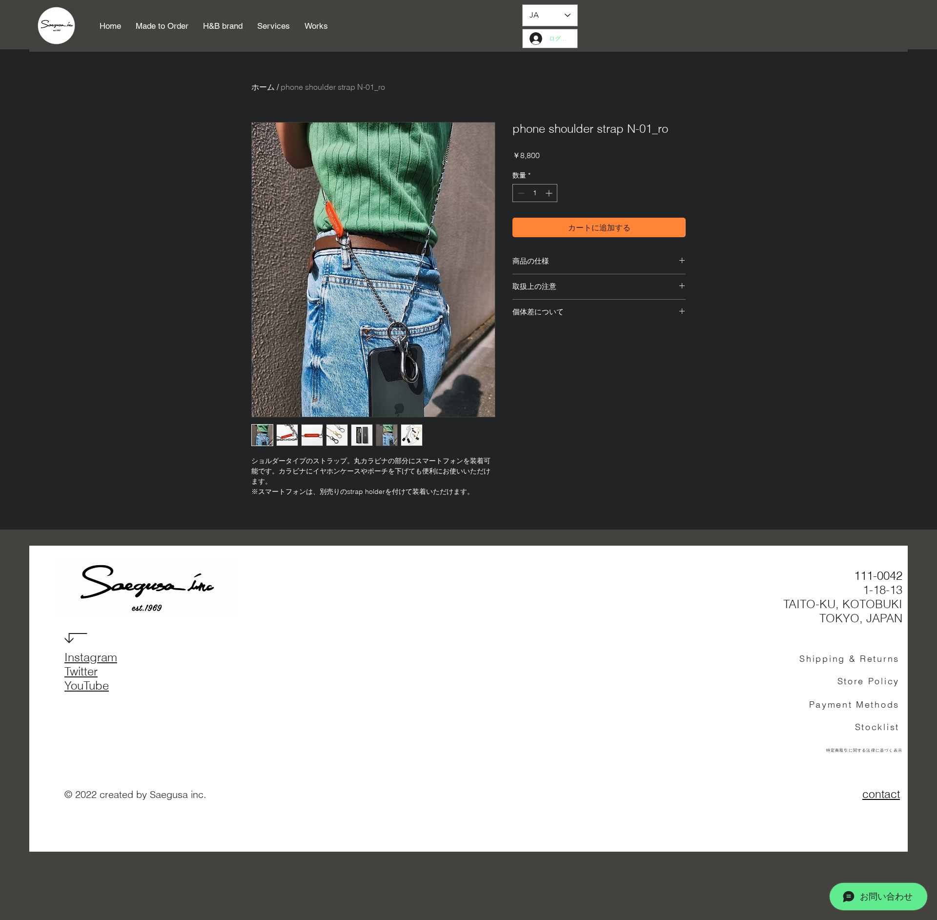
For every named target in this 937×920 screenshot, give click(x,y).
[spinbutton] (535, 193)
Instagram (90, 657)
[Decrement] (520, 193)
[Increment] (550, 193)
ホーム (263, 87)
